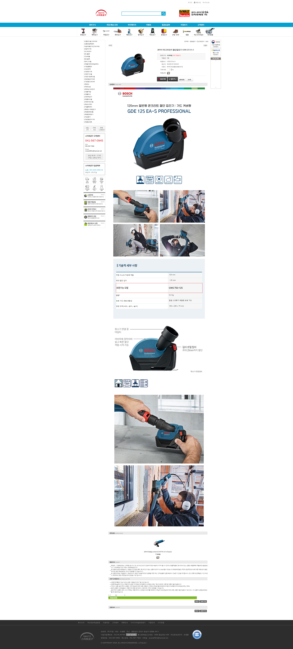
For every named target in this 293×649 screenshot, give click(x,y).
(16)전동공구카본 (89, 79)
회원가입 (198, 2)
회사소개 (81, 622)
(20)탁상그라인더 (89, 89)
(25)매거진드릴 (88, 102)
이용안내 (151, 622)
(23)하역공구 (88, 97)
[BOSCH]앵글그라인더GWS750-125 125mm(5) (158, 552)
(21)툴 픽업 (87, 92)
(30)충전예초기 (88, 114)
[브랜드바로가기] (177, 67)
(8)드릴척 (87, 59)
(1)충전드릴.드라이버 (90, 41)
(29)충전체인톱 (88, 112)
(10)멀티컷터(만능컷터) (91, 64)
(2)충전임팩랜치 (89, 44)
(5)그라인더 (87, 51)
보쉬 (207, 41)
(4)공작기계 (87, 49)
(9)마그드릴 (87, 61)
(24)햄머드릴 (88, 99)
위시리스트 (206, 2)
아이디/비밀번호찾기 (138, 622)
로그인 (190, 2)
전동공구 (192, 41)
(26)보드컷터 (88, 104)
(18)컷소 (86, 84)
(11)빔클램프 (88, 66)
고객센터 (115, 622)
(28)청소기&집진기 (90, 109)
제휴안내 (124, 622)
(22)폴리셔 (87, 94)
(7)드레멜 (87, 56)
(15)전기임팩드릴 (89, 76)
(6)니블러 (87, 54)
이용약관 (106, 622)
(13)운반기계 (88, 71)
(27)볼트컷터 (88, 107)
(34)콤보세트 (88, 122)
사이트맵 (161, 622)
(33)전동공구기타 (89, 119)
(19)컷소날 (87, 86)
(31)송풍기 (87, 117)
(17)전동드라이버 (89, 81)
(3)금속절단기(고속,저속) (91, 46)
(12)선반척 (87, 69)
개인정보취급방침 (93, 622)
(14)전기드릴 (88, 74)
